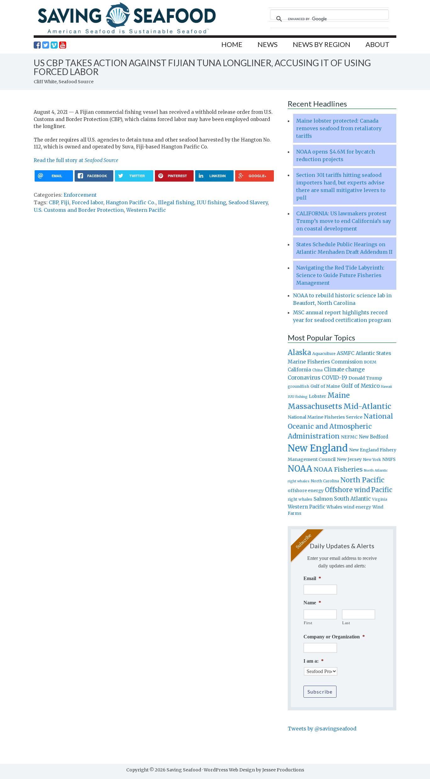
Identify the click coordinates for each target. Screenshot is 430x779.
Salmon (323, 499)
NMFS (389, 459)
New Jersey (349, 459)
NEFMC (349, 437)
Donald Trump (365, 378)
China (317, 370)
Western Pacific (146, 210)
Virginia (379, 499)
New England (318, 448)
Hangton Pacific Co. (131, 202)
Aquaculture (324, 353)
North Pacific (362, 480)
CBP (53, 202)
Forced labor (87, 202)
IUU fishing (211, 202)
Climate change (344, 369)
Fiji (65, 202)
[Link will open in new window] (37, 45)
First (308, 622)
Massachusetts (315, 406)
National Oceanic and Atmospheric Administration (340, 426)
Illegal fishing (176, 202)
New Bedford (373, 437)
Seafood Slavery (248, 202)
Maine (338, 395)
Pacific (381, 490)
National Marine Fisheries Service (325, 417)
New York (372, 459)
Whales (334, 507)
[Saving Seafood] (126, 33)
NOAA (300, 469)
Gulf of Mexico (360, 386)
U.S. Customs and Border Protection (79, 210)
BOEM (370, 362)
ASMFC (345, 353)
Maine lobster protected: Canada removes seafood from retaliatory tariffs (339, 128)
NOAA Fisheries (338, 469)
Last (346, 622)
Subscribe (320, 692)
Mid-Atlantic (367, 406)
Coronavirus (304, 377)
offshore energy (306, 490)
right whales (300, 499)
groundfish (298, 386)
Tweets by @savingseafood (322, 728)
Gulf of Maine (325, 386)
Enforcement (80, 195)
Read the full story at (76, 160)
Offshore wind (347, 490)
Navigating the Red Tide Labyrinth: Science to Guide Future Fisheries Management (340, 275)
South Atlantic (352, 499)
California (299, 370)
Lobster (317, 396)
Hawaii (386, 387)
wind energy (357, 507)
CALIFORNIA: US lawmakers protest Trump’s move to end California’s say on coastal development (343, 221)
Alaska (299, 352)
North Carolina (325, 481)
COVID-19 (334, 377)
